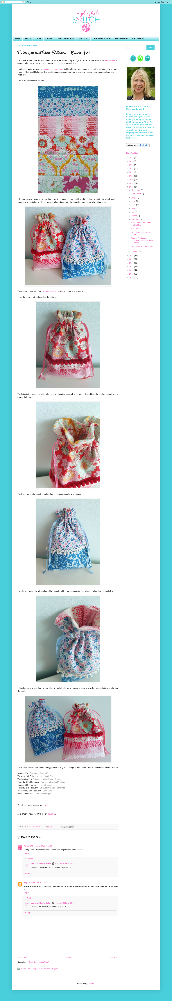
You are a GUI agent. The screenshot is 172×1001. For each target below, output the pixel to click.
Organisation (83, 38)
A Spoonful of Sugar (51, 291)
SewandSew (109, 60)
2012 (131, 274)
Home (17, 38)
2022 (131, 172)
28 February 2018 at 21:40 (39, 882)
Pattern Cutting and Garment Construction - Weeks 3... (142, 240)
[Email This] (62, 826)
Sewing (27, 38)
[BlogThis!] (64, 826)
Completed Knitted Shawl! (142, 246)
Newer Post (23, 957)
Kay (25, 882)
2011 (131, 277)
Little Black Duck (47, 776)
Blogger (91, 983)
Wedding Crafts (138, 38)
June (134, 205)
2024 (131, 165)
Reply (26, 853)
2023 (131, 169)
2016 (131, 259)
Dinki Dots (47, 791)
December (136, 190)
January (135, 251)
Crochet (38, 38)
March (134, 216)
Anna (26, 846)
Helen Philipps (46, 785)
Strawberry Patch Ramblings (52, 788)
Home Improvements (65, 38)
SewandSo (44, 773)
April (134, 212)
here (47, 805)
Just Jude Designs (43, 793)
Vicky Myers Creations (53, 779)
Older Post (113, 957)
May (134, 208)
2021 (131, 176)
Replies (30, 859)
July (133, 201)
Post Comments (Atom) (39, 962)
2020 (131, 180)
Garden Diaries (121, 38)
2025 (131, 161)
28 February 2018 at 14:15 (41, 846)
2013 (131, 270)
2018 (131, 187)
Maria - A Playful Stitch (41, 864)
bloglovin (51, 814)
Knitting (48, 38)
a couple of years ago (53, 69)
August (135, 197)
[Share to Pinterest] (72, 826)
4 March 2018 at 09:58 (65, 864)
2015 (131, 263)
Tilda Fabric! (136, 228)
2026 (131, 157)
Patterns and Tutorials (102, 38)
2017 (131, 255)
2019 (131, 183)
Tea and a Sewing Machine (53, 782)
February (136, 219)
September (136, 194)
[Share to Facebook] (69, 826)
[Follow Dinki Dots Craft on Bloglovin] (138, 146)
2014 (131, 266)
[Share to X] (67, 826)
